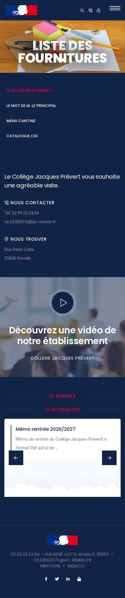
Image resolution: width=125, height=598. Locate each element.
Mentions (50, 566)
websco (76, 566)
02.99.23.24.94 (25, 554)
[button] (55, 60)
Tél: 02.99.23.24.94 (21, 213)
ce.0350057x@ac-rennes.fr (30, 221)
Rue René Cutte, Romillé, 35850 (77, 554)
